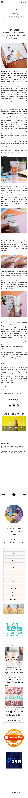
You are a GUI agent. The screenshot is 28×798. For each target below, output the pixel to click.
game (14, 581)
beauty (10, 400)
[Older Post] (25, 495)
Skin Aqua (10, 92)
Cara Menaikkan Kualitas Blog (14, 667)
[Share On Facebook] (14, 405)
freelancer (14, 574)
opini (14, 595)
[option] (14, 423)
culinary (14, 564)
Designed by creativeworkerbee (14, 795)
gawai (14, 585)
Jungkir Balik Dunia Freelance (14, 677)
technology (14, 599)
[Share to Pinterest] (18, 405)
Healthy (14, 557)
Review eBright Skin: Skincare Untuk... (14, 427)
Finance (14, 553)
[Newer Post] (3, 495)
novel (14, 592)
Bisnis (14, 550)
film (14, 567)
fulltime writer (14, 578)
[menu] (2, 2)
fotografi (14, 571)
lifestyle (14, 588)
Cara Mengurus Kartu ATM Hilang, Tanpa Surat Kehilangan (14, 708)
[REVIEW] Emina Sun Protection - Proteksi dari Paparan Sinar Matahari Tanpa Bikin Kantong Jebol (14, 73)
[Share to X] (10, 405)
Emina (13, 400)
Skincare (18, 400)
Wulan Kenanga (14, 11)
